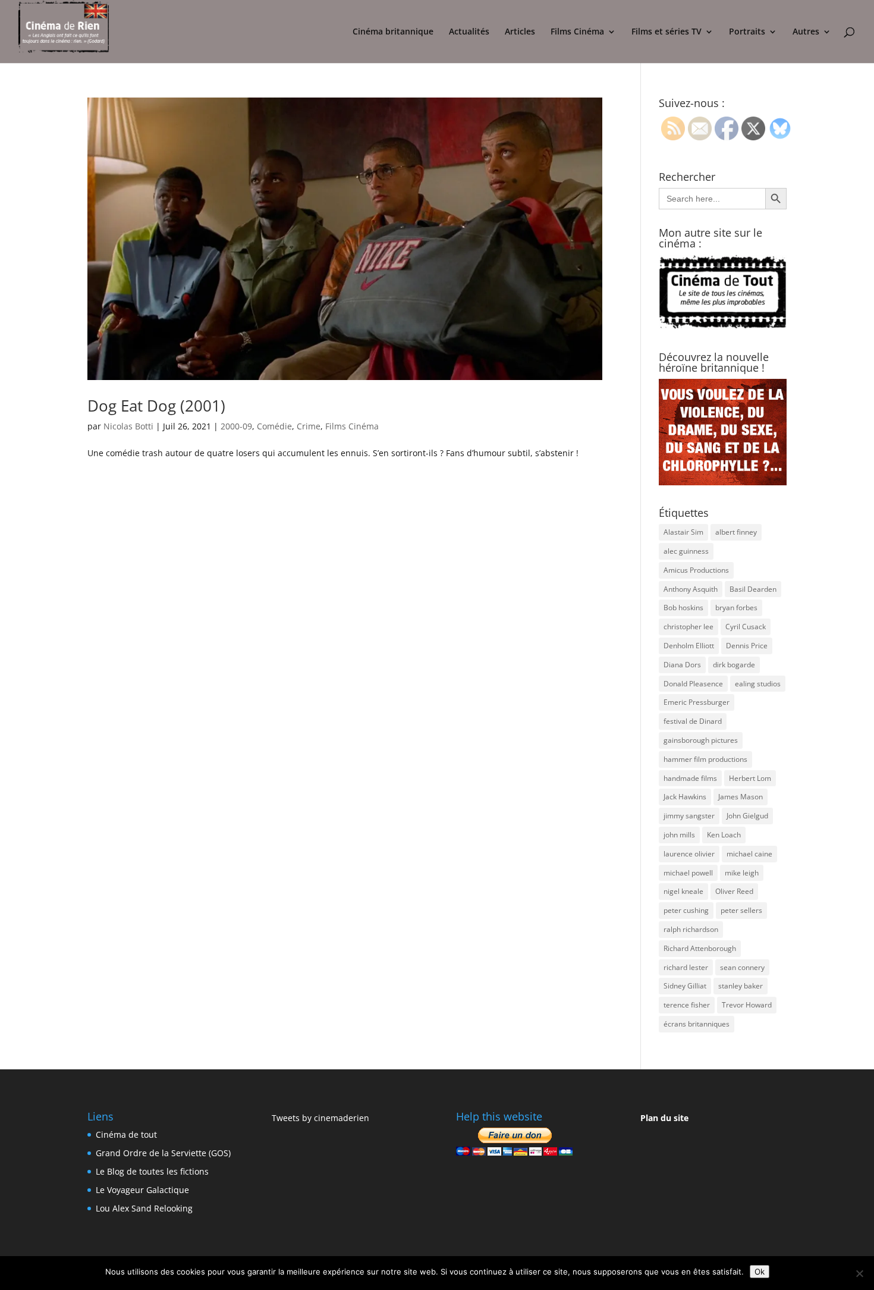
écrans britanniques (697, 1024)
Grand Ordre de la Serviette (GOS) (163, 1153)
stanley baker (740, 986)
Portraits (747, 32)
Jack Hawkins (685, 797)
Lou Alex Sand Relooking (144, 1208)
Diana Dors (682, 665)
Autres (806, 32)
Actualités (469, 32)
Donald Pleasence (693, 684)
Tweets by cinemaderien (320, 1117)
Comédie (274, 426)
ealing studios (758, 684)
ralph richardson (691, 929)
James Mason (740, 797)
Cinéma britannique (393, 32)
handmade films (690, 778)
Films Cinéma (577, 32)
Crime (308, 426)
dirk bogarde (734, 665)
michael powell (688, 873)
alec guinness (686, 551)
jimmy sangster (689, 816)
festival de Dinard (693, 721)
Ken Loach (724, 835)
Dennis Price (747, 646)
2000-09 (236, 426)
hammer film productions (705, 759)
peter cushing (686, 910)
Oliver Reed (734, 891)
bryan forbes (736, 607)
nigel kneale (683, 891)
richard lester (686, 967)
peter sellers (741, 910)
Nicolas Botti (128, 426)
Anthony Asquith (691, 589)
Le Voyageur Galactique (142, 1189)
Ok (759, 1271)
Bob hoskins (683, 607)
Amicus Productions (696, 570)
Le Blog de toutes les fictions (152, 1171)
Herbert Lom (750, 778)
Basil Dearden (753, 589)
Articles (520, 32)
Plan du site (664, 1117)
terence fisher (687, 1005)
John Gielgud (747, 816)
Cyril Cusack (745, 627)
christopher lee (688, 627)
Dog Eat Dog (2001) (156, 405)
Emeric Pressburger (697, 702)
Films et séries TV (666, 32)
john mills (679, 835)
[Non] (859, 1273)
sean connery (742, 967)
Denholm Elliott (689, 646)
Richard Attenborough (700, 948)
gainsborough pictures (701, 740)
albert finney (736, 532)
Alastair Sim (683, 532)
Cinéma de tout (126, 1134)
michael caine (749, 854)
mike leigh (742, 873)
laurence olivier (689, 854)
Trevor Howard (747, 1005)
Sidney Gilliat (685, 986)
